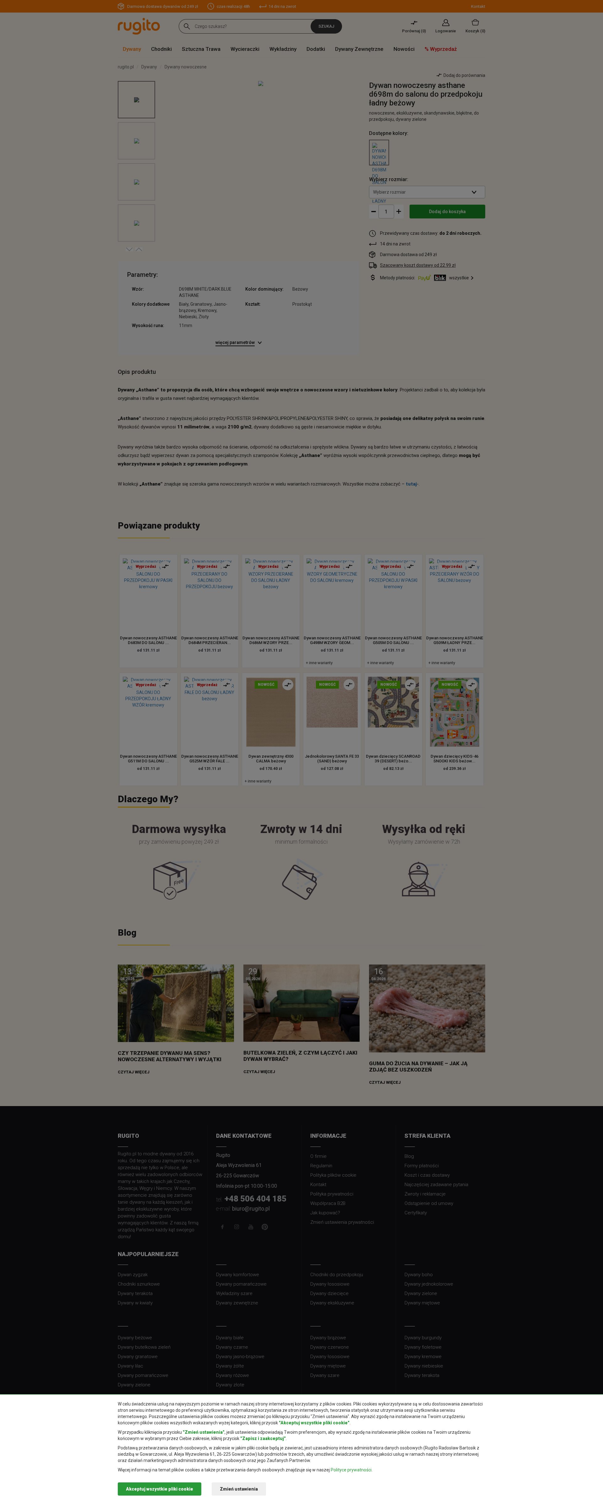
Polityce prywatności (351, 1469)
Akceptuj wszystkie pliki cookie (159, 1489)
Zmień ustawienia (239, 1489)
